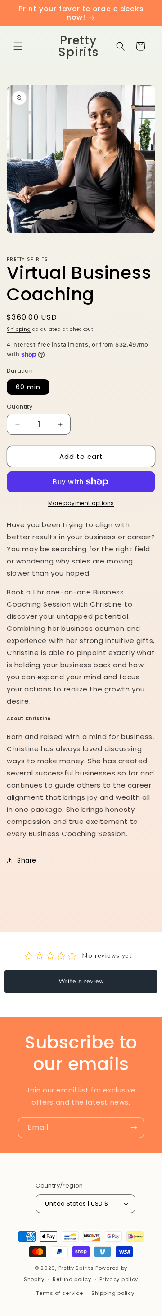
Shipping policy (113, 1293)
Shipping (19, 329)
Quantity (19, 406)
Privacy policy (118, 1279)
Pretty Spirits (76, 1268)
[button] (18, 46)
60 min (28, 387)
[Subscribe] (134, 1127)
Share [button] (26, 860)
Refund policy (72, 1279)
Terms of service (59, 1293)
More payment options (81, 503)
